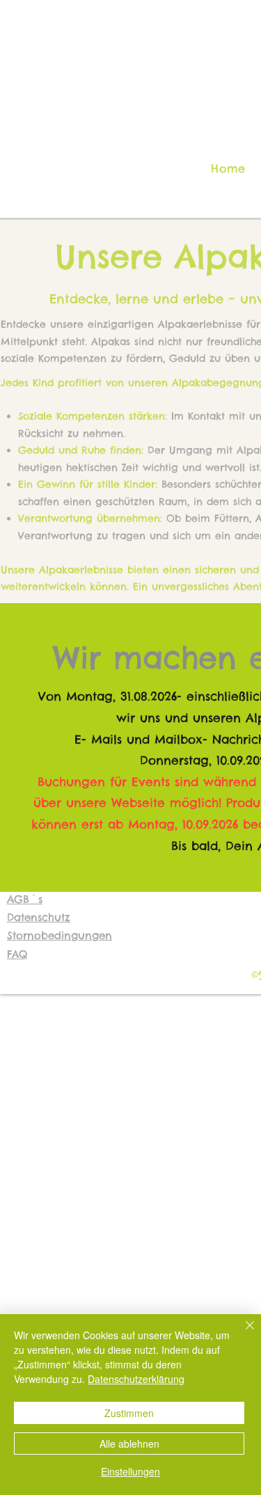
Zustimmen (129, 1413)
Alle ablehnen (129, 1443)
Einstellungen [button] (130, 1471)
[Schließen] (241, 1333)
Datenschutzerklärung (136, 1379)
